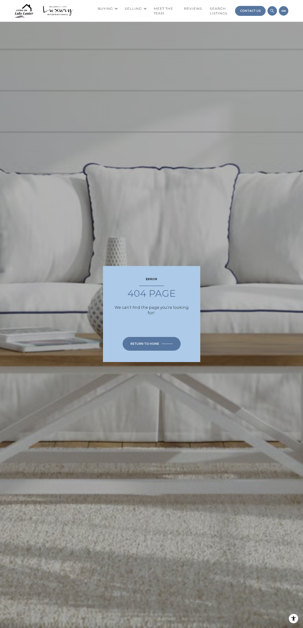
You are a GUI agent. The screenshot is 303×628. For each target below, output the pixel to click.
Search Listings (218, 10)
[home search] (272, 11)
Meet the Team (163, 10)
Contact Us (250, 11)
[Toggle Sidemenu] (283, 11)
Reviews (193, 8)
